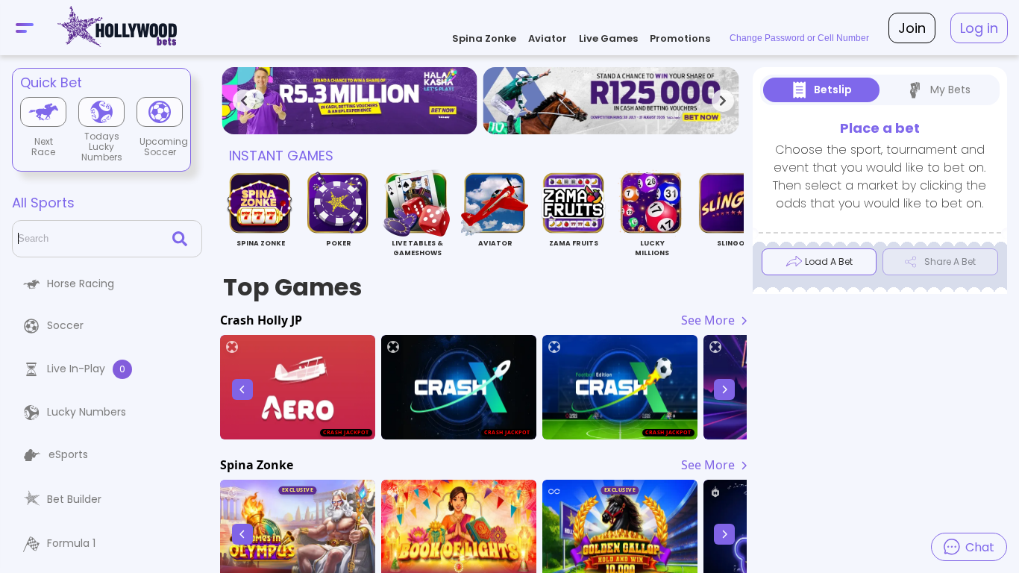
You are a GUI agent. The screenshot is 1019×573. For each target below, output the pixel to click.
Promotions (680, 38)
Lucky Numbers (86, 411)
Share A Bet (950, 261)
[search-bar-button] (183, 239)
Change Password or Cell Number (799, 38)
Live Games (608, 38)
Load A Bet (829, 261)
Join (912, 28)
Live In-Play (86, 368)
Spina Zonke (484, 38)
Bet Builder (74, 499)
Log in (979, 28)
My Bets (950, 89)
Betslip (833, 89)
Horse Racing (80, 283)
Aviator (547, 38)
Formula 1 (71, 543)
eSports (68, 454)
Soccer (65, 325)
